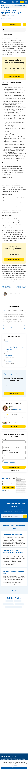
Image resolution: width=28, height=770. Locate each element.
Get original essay (14, 76)
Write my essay (14, 393)
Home (2, 5)
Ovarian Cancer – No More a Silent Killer (7, 288)
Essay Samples (9, 5)
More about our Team (8, 298)
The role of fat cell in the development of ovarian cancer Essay (13, 552)
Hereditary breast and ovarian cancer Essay (14, 340)
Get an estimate (14, 467)
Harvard (15, 310)
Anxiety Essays (18, 601)
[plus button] (24, 452)
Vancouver (23, 310)
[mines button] (4, 452)
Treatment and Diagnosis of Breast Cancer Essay (14, 360)
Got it (14, 767)
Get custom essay (14, 260)
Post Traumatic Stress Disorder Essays (13, 607)
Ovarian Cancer (5, 7)
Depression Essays (19, 604)
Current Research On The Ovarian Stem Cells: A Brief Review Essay (13, 533)
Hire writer (14, 426)
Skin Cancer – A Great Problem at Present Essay (13, 354)
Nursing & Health (19, 5)
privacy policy (12, 462)
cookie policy (15, 765)
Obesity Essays (9, 601)
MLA (9, 310)
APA (5, 310)
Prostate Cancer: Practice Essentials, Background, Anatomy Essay (13, 571)
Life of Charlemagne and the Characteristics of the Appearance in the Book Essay (14, 347)
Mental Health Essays (8, 604)
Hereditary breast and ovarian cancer (20, 287)
